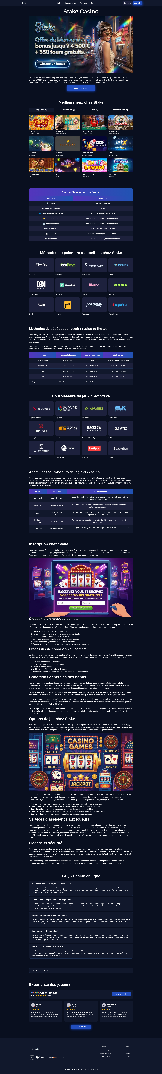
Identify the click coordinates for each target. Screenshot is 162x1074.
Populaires (40, 110)
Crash (93, 110)
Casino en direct (66, 110)
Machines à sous (119, 110)
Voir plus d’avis (81, 1026)
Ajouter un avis (121, 994)
